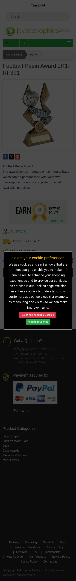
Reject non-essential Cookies (37, 315)
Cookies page (44, 286)
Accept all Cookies (38, 321)
